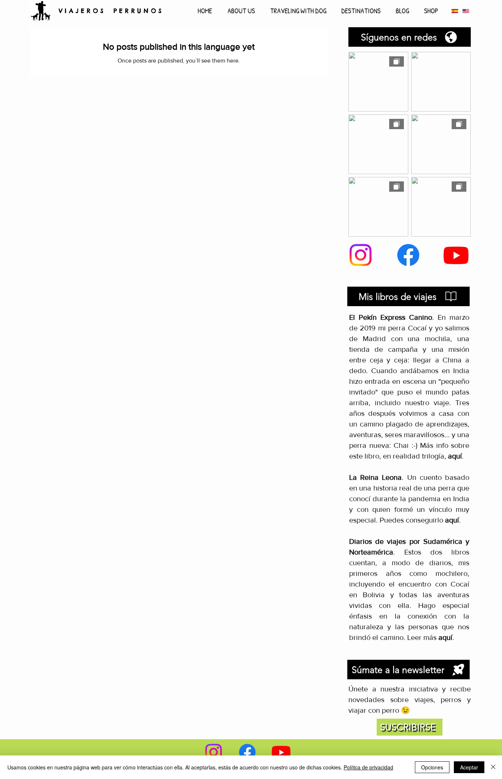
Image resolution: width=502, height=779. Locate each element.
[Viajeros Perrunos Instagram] (360, 255)
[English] (465, 10)
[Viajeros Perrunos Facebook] (408, 255)
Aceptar (469, 767)
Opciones (432, 767)
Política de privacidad (368, 767)
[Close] (493, 767)
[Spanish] (454, 10)
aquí (452, 520)
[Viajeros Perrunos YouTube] (456, 255)
